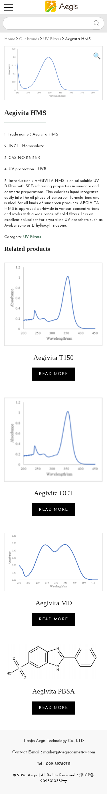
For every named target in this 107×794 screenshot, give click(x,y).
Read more (53, 374)
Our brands (29, 39)
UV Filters (52, 39)
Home (9, 39)
